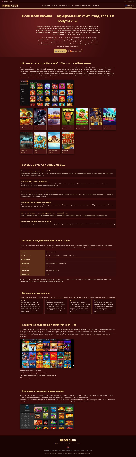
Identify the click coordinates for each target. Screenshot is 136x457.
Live (72, 5)
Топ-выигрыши (86, 5)
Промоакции (61, 5)
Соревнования (46, 5)
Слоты (68, 5)
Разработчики (95, 5)
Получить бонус (75, 51)
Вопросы (54, 5)
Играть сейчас (60, 51)
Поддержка (78, 5)
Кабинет (128, 5)
